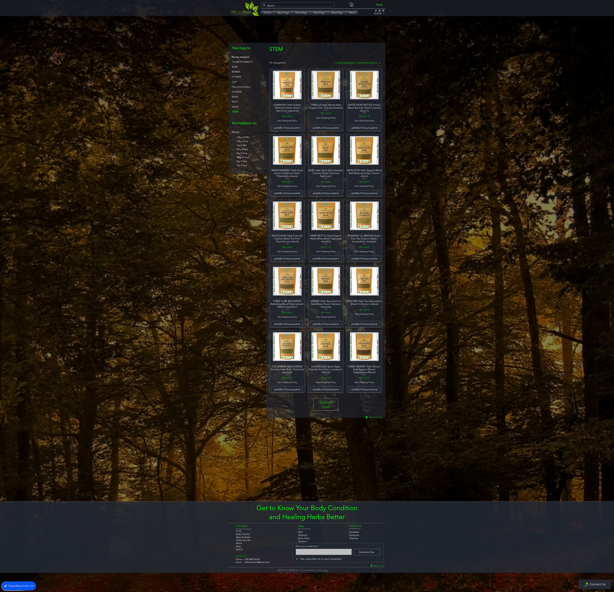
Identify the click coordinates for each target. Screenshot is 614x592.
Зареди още (326, 404)
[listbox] (379, 13)
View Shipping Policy (287, 120)
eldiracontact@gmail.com (257, 562)
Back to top (375, 417)
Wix (326, 570)
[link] (351, 4)
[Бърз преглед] (287, 85)
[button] (379, 13)
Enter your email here (307, 546)
